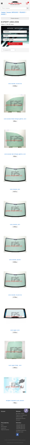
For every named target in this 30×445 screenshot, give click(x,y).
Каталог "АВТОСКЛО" (12, 12)
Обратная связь (19, 431)
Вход (2, 424)
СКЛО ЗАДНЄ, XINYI (15, 330)
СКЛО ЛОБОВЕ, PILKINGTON (15, 83)
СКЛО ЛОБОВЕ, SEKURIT (15, 259)
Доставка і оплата (20, 413)
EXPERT (3, 14)
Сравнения (3, 428)
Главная (3, 12)
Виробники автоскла (20, 418)
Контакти (18, 420)
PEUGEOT (22, 12)
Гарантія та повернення (21, 415)
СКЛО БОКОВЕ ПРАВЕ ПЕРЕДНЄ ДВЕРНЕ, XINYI (15, 118)
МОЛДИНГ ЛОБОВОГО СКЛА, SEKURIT (15, 400)
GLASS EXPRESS (19, 442)
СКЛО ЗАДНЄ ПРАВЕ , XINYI (15, 365)
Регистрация (4, 426)
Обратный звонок (5, 429)
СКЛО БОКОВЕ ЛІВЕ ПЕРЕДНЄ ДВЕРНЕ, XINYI (15, 154)
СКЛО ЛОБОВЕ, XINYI (15, 189)
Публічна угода (19, 416)
